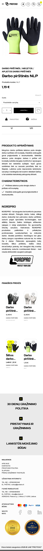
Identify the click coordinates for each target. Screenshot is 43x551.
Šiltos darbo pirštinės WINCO (11, 357)
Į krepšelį (23, 110)
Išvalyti (38, 95)
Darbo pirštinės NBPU (29, 309)
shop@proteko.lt (17, 494)
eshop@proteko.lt (17, 484)
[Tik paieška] (33, 4)
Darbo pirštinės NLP (29, 357)
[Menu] (3, 4)
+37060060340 (14, 482)
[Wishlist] (15, 295)
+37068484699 (14, 492)
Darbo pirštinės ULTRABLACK (12, 309)
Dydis (4, 98)
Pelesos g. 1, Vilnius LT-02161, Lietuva (23, 496)
